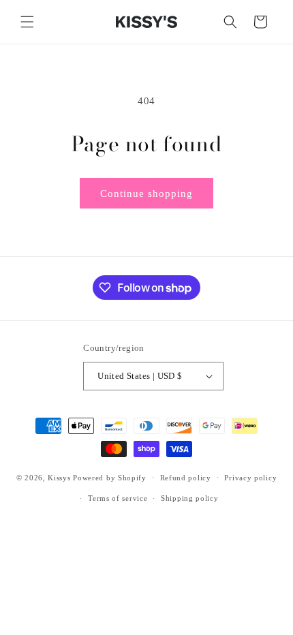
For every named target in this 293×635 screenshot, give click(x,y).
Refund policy (185, 478)
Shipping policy (190, 498)
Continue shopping (146, 193)
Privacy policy (250, 478)
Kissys (60, 477)
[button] (27, 22)
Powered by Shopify (109, 477)
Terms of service (117, 498)
